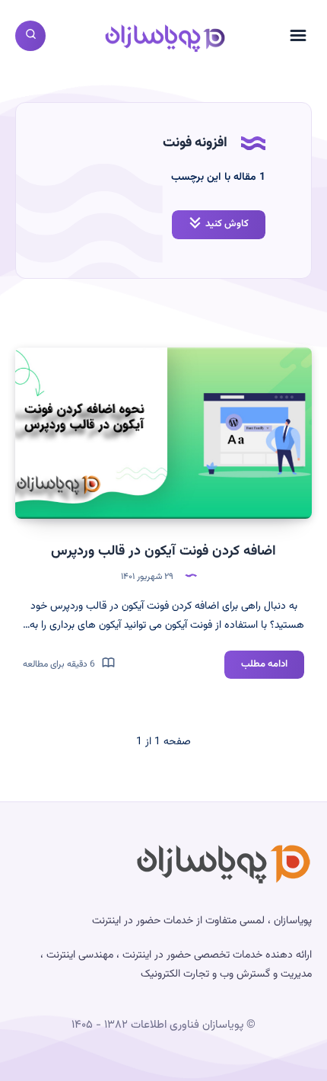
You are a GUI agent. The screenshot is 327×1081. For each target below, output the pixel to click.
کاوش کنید (227, 224)
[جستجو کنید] (30, 36)
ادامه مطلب (255, 667)
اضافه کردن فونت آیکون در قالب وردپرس (163, 551)
